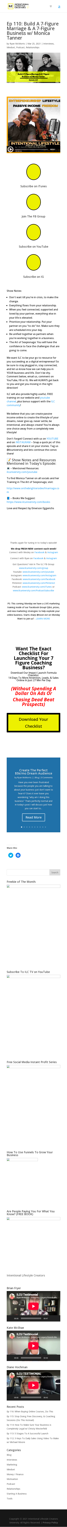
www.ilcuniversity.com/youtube (38, 571)
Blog (37, 777)
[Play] (10, 1318)
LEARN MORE (43, 618)
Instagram (52, 552)
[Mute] (51, 1318)
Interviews (48, 43)
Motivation (12, 1479)
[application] (33, 1306)
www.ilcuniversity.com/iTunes (37, 586)
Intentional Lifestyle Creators (26, 1275)
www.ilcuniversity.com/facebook (39, 579)
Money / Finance (15, 1474)
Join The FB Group (33, 216)
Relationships (32, 47)
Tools (9, 1498)
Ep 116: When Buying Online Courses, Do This (30, 1411)
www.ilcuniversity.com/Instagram (39, 575)
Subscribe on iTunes (33, 186)
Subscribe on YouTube (33, 246)
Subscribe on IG (33, 277)
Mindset (11, 47)
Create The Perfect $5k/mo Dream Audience (33, 771)
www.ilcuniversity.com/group (33, 567)
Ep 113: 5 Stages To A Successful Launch (27, 1433)
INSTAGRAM (23, 442)
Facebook (39, 552)
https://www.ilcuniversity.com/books (28, 502)
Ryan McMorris (17, 43)
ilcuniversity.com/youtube (22, 472)
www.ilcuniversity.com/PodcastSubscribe (33, 590)
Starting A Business (17, 1493)
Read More (34, 817)
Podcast (20, 47)
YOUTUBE (52, 438)
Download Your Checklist (33, 722)
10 (45, 827)
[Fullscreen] (56, 1318)
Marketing (12, 1464)
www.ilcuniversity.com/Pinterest (39, 582)
